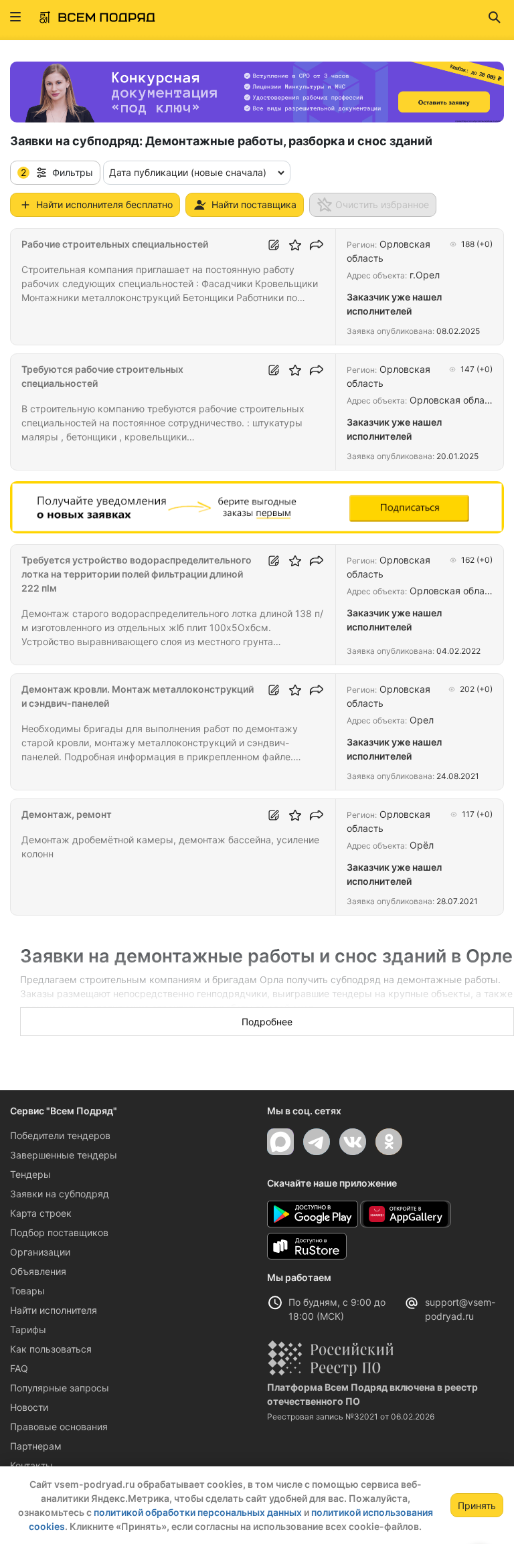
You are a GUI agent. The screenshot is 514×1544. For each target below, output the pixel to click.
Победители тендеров (60, 1135)
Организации (40, 1252)
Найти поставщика (253, 204)
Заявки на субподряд (59, 1193)
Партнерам (36, 1446)
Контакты (31, 1465)
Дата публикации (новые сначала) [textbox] (187, 172)
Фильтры (57, 173)
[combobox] (196, 173)
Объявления (38, 1271)
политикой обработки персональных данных (198, 1512)
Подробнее (267, 1021)
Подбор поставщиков (59, 1232)
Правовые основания (59, 1426)
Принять (477, 1505)
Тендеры (30, 1174)
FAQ (19, 1368)
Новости (29, 1407)
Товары (27, 1290)
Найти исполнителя (53, 1310)
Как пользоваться (51, 1349)
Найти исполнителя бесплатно (104, 204)
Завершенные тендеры (63, 1155)
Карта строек (41, 1213)
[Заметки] (274, 245)
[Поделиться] (317, 245)
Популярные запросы (59, 1387)
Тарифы (28, 1329)
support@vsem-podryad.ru (460, 1309)
